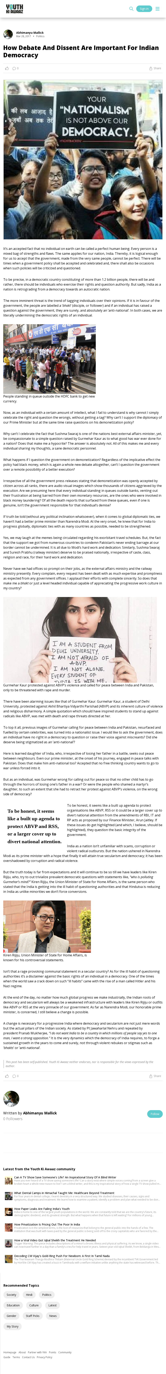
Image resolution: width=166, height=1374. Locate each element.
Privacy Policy (44, 1357)
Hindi (29, 1295)
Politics (46, 1295)
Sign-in (144, 9)
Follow (155, 1114)
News (53, 1316)
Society (11, 1295)
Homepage (10, 1352)
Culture (34, 1305)
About (22, 1352)
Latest (52, 1305)
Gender (11, 1316)
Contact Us (28, 1357)
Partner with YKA (37, 1352)
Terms (16, 1357)
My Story (12, 1326)
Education (13, 1305)
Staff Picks (32, 1316)
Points (53, 1352)
